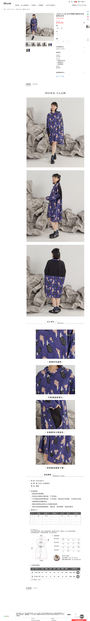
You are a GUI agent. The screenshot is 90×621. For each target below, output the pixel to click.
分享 (58, 76)
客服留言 (53, 618)
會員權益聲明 (53, 620)
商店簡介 (33, 618)
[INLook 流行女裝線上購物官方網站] (8, 3)
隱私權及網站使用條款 (35, 620)
